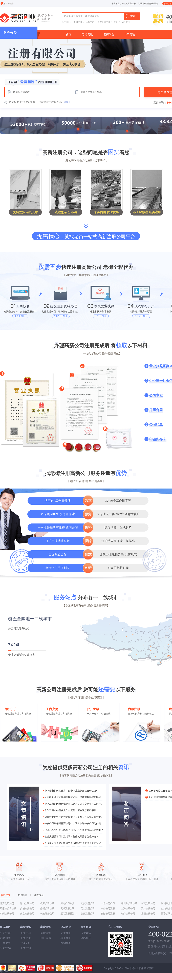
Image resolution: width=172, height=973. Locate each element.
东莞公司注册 (148, 903)
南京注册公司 (27, 913)
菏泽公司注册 (7, 903)
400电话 (130, 34)
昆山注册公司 (88, 908)
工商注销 (25, 948)
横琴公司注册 (47, 903)
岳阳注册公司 (148, 913)
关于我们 (65, 932)
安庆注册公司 (88, 903)
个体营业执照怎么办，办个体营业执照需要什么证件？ (73, 790)
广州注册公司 (7, 913)
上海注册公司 (128, 908)
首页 (68, 34)
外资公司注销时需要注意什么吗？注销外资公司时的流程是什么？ (74, 823)
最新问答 (45, 932)
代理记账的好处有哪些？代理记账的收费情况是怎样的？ (74, 830)
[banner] (86, 63)
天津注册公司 (148, 908)
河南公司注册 (67, 903)
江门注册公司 (128, 913)
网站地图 (65, 943)
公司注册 (78, 22)
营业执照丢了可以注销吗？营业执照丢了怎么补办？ (72, 836)
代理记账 (25, 943)
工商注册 (25, 932)
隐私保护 (86, 938)
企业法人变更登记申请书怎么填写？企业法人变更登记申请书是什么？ (74, 843)
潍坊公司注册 (27, 903)
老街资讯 (87, 34)
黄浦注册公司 (27, 908)
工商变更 (90, 22)
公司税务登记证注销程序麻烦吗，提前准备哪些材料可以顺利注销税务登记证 (74, 797)
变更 (116, 22)
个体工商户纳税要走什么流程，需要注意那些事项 (70, 810)
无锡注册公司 (67, 908)
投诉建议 (86, 932)
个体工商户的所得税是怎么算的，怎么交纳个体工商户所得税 (74, 803)
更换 (12, 3)
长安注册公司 (47, 913)
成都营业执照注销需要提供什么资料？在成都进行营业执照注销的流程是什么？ (74, 816)
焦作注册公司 (88, 913)
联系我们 (65, 938)
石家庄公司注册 (8, 908)
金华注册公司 (108, 903)
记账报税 (126, 22)
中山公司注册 (108, 908)
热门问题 (45, 938)
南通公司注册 (47, 908)
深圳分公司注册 (129, 903)
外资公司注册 (104, 22)
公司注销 (5, 948)
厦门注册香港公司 (69, 913)
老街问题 (108, 34)
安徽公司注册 (108, 913)
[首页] (27, 18)
